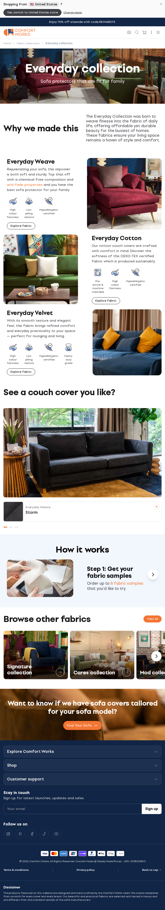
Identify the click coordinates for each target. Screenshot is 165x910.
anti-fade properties (25, 185)
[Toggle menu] (158, 32)
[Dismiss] (161, 3)
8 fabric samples (126, 583)
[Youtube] (56, 834)
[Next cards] (153, 574)
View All (152, 619)
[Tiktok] (44, 834)
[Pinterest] (20, 834)
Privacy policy (86, 869)
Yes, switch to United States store (32, 12)
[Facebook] (32, 834)
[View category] (60, 672)
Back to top (150, 869)
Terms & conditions (16, 869)
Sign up (151, 809)
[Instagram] (8, 834)
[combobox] (82, 725)
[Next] (156, 656)
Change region (72, 12)
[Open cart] (144, 32)
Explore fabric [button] (21, 226)
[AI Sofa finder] (129, 32)
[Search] (136, 32)
